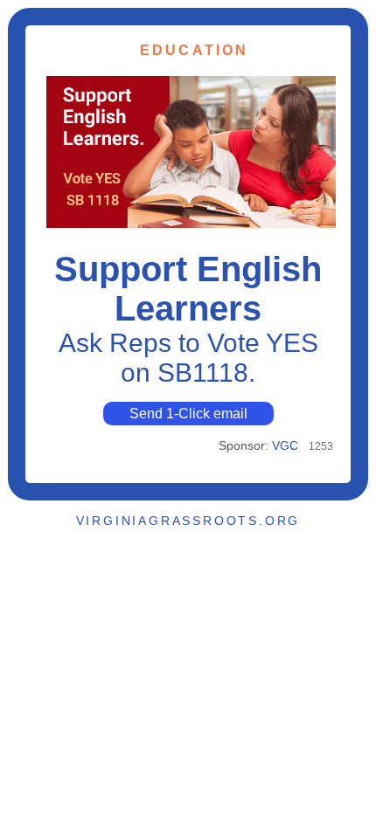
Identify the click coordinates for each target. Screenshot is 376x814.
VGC (285, 445)
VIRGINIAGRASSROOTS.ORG (188, 521)
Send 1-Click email (188, 413)
